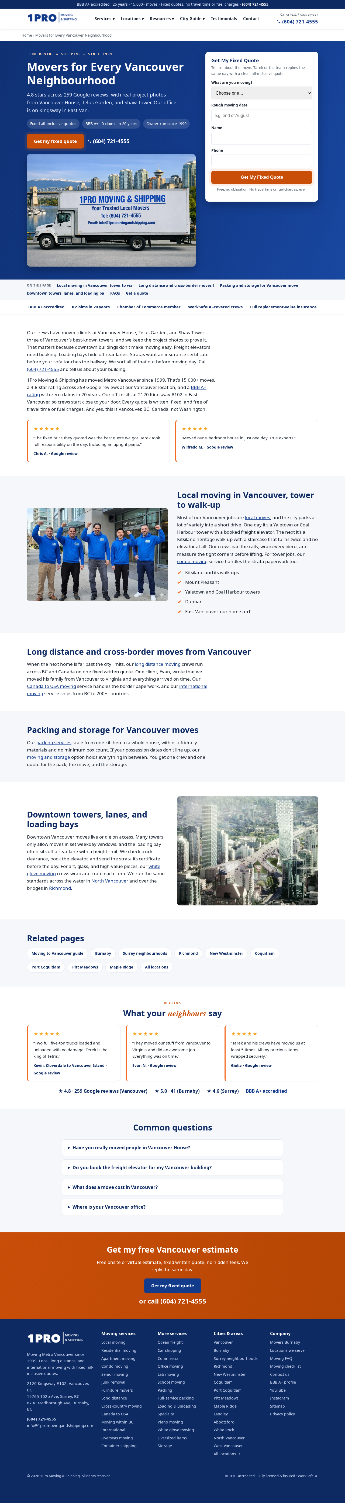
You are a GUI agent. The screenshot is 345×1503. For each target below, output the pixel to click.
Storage (165, 1445)
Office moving (170, 1366)
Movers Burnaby (285, 1342)
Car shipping (169, 1350)
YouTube (278, 1390)
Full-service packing (176, 1398)
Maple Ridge (121, 967)
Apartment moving (118, 1358)
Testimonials (224, 18)
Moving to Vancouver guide (57, 953)
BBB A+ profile (283, 1382)
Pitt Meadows (85, 967)
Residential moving (118, 1350)
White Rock (224, 1429)
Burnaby (103, 953)
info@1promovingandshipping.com (60, 1425)
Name (216, 127)
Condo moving (114, 1366)
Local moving (113, 1342)
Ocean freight (170, 1342)
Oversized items (172, 1437)
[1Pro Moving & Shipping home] (52, 18)
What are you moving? (231, 82)
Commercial (169, 1358)
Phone (217, 150)
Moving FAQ (281, 1358)
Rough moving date (229, 105)
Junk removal (113, 1382)
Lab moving (168, 1374)
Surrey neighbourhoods (145, 953)
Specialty (166, 1413)
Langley (221, 1413)
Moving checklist (285, 1366)
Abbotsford (224, 1422)
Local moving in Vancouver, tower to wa (95, 285)
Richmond (60, 888)
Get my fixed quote (55, 141)
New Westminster (226, 953)
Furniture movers (117, 1390)
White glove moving (176, 1429)
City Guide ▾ (192, 18)
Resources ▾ (162, 18)
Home (27, 35)
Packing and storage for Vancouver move (259, 285)
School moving (171, 1382)
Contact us (279, 1374)
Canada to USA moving (51, 686)
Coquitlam (265, 953)
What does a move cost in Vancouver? (115, 1187)
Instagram (279, 1398)
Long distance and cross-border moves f (176, 285)
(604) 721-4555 (255, 4)
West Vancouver (228, 1445)
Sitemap (277, 1406)
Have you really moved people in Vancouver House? (131, 1148)
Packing (165, 1390)
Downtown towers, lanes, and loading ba (65, 293)
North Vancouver (109, 881)
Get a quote (137, 293)
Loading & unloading (177, 1406)
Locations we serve (287, 1350)
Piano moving (170, 1422)
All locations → (227, 1453)
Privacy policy (282, 1413)
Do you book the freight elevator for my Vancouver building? (142, 1167)
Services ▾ (105, 18)
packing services (53, 742)
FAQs (115, 293)
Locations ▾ (132, 18)
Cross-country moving (121, 1406)
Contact (251, 18)
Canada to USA (114, 1413)
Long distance (114, 1398)
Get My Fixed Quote (262, 177)
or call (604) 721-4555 (172, 1301)
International (113, 1429)
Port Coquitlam (46, 967)
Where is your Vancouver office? (109, 1207)
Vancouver (223, 1342)
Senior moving (114, 1374)
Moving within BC (117, 1422)
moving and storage (48, 757)
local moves (257, 517)
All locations (156, 967)
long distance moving (158, 664)
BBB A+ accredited (266, 1091)
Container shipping (119, 1445)
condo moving (192, 561)
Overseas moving (117, 1437)
